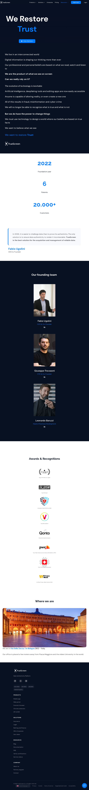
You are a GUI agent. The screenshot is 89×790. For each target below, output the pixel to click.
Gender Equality (18, 689)
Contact (16, 773)
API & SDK (16, 712)
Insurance (16, 721)
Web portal (16, 702)
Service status (18, 757)
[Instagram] (20, 681)
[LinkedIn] (15, 681)
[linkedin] (44, 327)
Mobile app (16, 699)
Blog (14, 744)
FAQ (14, 750)
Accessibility (72, 786)
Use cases (16, 734)
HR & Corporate (18, 731)
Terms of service (48, 786)
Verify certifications (19, 754)
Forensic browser (19, 705)
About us (16, 766)
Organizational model (61, 786)
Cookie (40, 786)
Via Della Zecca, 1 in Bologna (23, 648)
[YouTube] (26, 681)
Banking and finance (19, 728)
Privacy (34, 786)
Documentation (18, 747)
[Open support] (84, 785)
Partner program (18, 770)
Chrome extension (19, 709)
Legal (15, 724)
